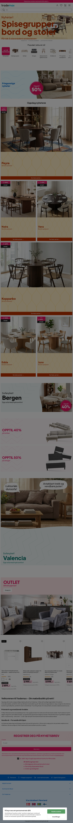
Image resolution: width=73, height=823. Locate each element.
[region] (35, 813)
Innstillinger (56, 817)
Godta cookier (56, 811)
